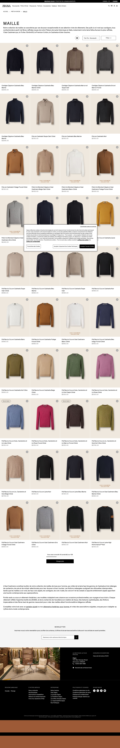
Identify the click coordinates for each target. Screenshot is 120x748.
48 (7, 80)
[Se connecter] (114, 6)
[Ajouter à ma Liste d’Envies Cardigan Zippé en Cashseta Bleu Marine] (27, 45)
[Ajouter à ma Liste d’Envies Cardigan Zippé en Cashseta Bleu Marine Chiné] (57, 45)
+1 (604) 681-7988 (80, 664)
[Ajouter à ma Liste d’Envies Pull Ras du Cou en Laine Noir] (57, 452)
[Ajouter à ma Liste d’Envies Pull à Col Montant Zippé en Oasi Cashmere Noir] (87, 198)
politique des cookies (83, 240)
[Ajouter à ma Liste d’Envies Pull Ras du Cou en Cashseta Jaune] (117, 198)
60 (25, 80)
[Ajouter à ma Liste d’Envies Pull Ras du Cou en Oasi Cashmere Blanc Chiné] (87, 299)
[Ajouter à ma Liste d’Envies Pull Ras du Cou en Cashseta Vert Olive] (27, 350)
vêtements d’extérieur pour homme (56, 607)
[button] (109, 5)
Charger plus (60, 561)
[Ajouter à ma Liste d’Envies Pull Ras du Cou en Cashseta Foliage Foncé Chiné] (57, 299)
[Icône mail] (111, 5)
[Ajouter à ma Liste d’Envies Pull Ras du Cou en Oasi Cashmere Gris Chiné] (57, 502)
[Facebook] (101, 690)
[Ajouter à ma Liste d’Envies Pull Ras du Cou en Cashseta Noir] (117, 249)
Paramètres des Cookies (33, 246)
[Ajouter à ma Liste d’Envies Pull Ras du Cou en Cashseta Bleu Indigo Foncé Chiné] (117, 299)
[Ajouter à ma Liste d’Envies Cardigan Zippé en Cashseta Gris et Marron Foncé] (117, 45)
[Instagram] (98, 690)
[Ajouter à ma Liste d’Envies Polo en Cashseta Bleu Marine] (87, 96)
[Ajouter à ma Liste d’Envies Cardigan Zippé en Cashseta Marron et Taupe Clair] (87, 45)
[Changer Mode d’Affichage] (77, 38)
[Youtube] (105, 690)
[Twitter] (94, 690)
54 (16, 80)
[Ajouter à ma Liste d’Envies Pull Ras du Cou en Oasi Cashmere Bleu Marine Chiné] (117, 452)
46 (4, 80)
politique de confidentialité (33, 241)
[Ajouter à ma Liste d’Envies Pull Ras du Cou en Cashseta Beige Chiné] (57, 350)
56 (19, 80)
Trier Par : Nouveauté (90, 38)
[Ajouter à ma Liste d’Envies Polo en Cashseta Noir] (117, 96)
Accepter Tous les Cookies (87, 246)
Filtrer (108, 38)
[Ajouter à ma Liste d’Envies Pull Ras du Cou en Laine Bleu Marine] (87, 452)
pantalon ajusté (31, 607)
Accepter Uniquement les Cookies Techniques (65, 246)
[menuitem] (16, 6)
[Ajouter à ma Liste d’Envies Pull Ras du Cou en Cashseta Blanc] (27, 299)
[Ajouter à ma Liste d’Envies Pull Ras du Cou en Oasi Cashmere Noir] (87, 502)
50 (10, 80)
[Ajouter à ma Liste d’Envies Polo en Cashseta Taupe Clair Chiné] (57, 96)
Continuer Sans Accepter (88, 226)
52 (13, 80)
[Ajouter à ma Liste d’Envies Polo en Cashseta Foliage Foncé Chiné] (27, 147)
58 (22, 80)
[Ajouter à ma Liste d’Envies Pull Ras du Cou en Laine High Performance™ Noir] (117, 502)
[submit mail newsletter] (76, 637)
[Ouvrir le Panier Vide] (117, 5)
